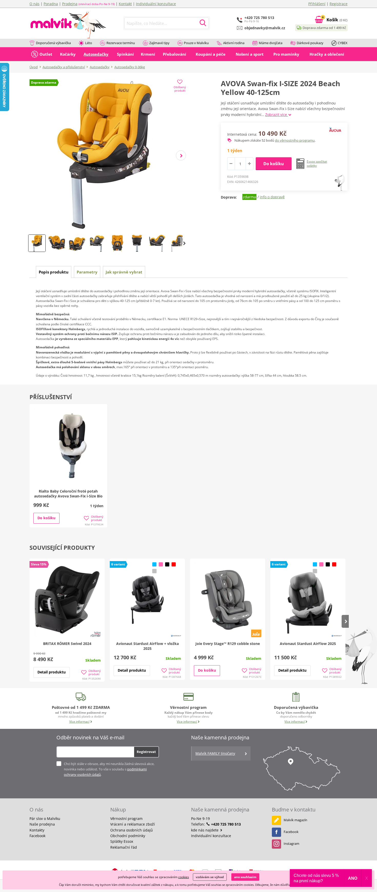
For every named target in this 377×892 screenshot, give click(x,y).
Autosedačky (100, 67)
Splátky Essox (121, 841)
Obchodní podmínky (127, 835)
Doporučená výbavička (53, 43)
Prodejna (69, 3)
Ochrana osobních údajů (131, 830)
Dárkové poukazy (310, 43)
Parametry (87, 272)
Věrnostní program (126, 818)
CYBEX (343, 43)
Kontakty (36, 830)
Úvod (33, 67)
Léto (88, 43)
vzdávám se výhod (210, 877)
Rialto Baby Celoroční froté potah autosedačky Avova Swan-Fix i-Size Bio (68, 493)
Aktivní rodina (233, 43)
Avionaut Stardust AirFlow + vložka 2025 (147, 646)
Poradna (51, 3)
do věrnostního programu (295, 140)
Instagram (291, 843)
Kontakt (125, 3)
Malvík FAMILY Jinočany (215, 753)
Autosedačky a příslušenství (64, 67)
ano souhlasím (245, 877)
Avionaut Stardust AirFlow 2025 (308, 643)
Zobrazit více (276, 114)
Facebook (37, 835)
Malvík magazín (295, 820)
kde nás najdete (205, 830)
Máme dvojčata (270, 43)
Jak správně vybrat (124, 272)
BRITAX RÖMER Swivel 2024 (67, 643)
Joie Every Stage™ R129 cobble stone (227, 643)
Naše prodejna (42, 824)
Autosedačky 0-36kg (129, 67)
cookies (183, 877)
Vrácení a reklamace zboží (132, 824)
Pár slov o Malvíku (44, 818)
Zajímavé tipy (159, 43)
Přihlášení (316, 3)
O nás (34, 3)
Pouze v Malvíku (196, 43)
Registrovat (146, 751)
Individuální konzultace (156, 3)
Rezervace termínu (120, 43)
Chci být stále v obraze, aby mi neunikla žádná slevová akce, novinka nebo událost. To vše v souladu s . (109, 769)
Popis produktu (53, 272)
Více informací (79, 721)
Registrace (339, 3)
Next (181, 156)
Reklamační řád (123, 847)
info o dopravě (272, 196)
